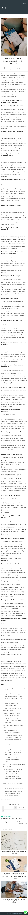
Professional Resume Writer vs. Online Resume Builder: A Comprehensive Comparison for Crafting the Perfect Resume (14, 875)
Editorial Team (9, 68)
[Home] (1, 9)
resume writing (14, 69)
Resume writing (7, 799)
